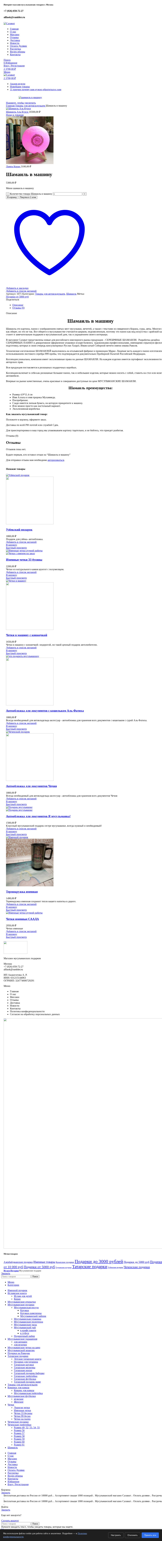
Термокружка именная (22, 891)
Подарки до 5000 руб (136, 1262)
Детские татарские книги (27, 1359)
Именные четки (22, 1410)
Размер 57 (19, 1433)
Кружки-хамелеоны (31, 1313)
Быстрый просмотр (16, 547)
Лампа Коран (13, 166)
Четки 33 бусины (23, 1413)
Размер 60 (19, 1441)
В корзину (12, 197)
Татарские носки (23, 1370)
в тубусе (24, 1333)
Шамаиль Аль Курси (17, 112)
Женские (18, 1401)
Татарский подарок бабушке (29, 1373)
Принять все (150, 1535)
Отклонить (133, 1535)
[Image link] (15, 953)
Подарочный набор (24, 1336)
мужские (18, 1399)
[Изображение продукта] (29, 523)
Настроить (116, 1535)
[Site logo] (9, 23)
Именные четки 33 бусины (24, 559)
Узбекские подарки (115, 1267)
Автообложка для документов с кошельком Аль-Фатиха (45, 710)
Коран (17, 1299)
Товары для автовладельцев (30, 105)
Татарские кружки (24, 1364)
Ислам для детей (23, 1296)
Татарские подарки (89, 1266)
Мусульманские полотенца (28, 1321)
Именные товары (44, 1262)
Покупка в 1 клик (28, 197)
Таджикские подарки (64, 1267)
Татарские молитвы (24, 1367)
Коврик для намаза (24, 1390)
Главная (10, 105)
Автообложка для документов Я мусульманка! (38, 816)
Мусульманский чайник (33, 1316)
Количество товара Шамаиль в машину (31, 193)
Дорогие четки (22, 1407)
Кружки (24, 1310)
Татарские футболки (25, 1379)
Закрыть (5, 1273)
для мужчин (20, 1344)
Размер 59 (19, 1439)
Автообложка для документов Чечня (31, 786)
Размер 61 (19, 1444)
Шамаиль (71, 293)
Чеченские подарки (137, 1267)
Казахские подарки (65, 1262)
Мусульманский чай (25, 1327)
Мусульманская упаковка (27, 1319)
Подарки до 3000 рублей (99, 1261)
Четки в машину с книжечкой (26, 635)
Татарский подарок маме (27, 1381)
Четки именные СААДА (22, 919)
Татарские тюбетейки (25, 1376)
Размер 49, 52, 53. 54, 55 (27, 1427)
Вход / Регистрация (18, 1484)
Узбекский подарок (19, 529)
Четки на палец (22, 1419)
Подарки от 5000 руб (17, 296)
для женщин (20, 1341)
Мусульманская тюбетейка (28, 1393)
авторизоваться (56, 460)
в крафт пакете (28, 1330)
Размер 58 (19, 1436)
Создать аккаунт (10, 1520)
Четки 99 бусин (22, 1416)
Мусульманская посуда (26, 1307)
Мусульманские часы (25, 1324)
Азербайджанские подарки (18, 1262)
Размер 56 (19, 1430)
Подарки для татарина (26, 1361)
